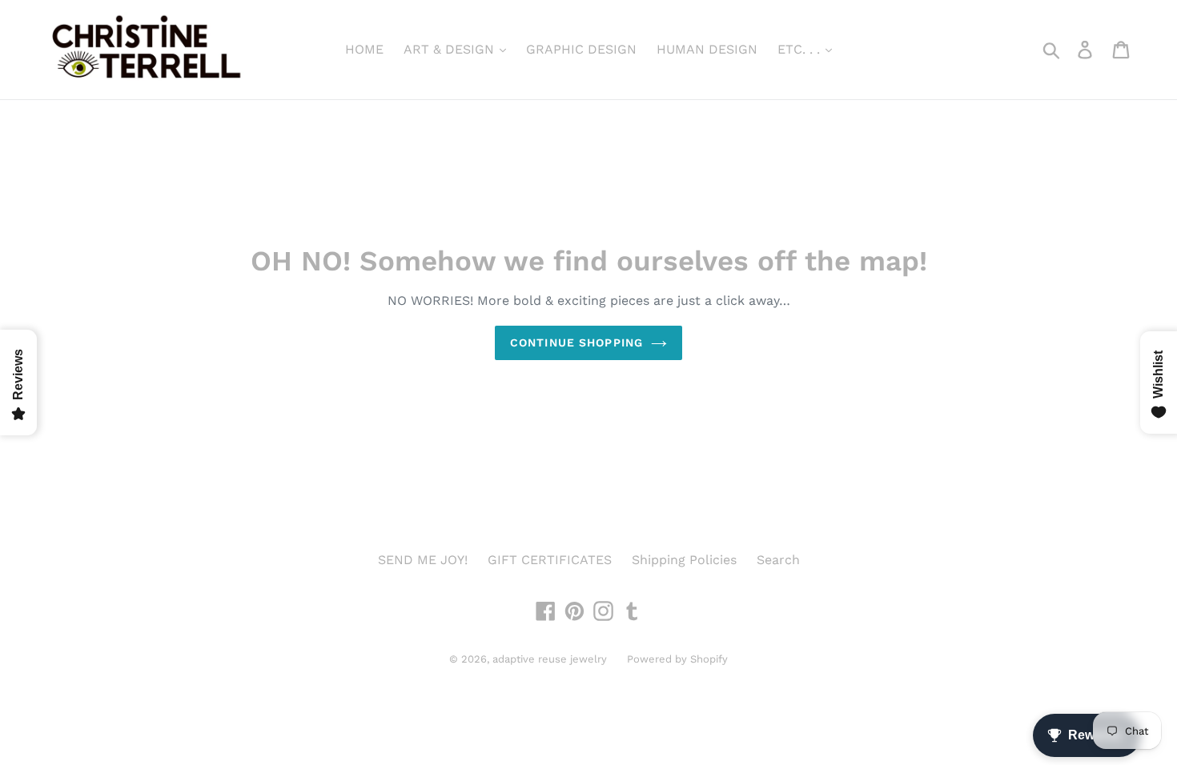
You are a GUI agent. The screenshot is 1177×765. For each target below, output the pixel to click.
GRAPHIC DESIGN (581, 49)
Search (778, 559)
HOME (364, 49)
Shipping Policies (684, 559)
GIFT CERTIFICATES (550, 559)
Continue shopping (576, 342)
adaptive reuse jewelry (549, 659)
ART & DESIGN (451, 49)
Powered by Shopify (677, 659)
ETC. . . (800, 49)
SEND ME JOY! (423, 559)
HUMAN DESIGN (707, 49)
